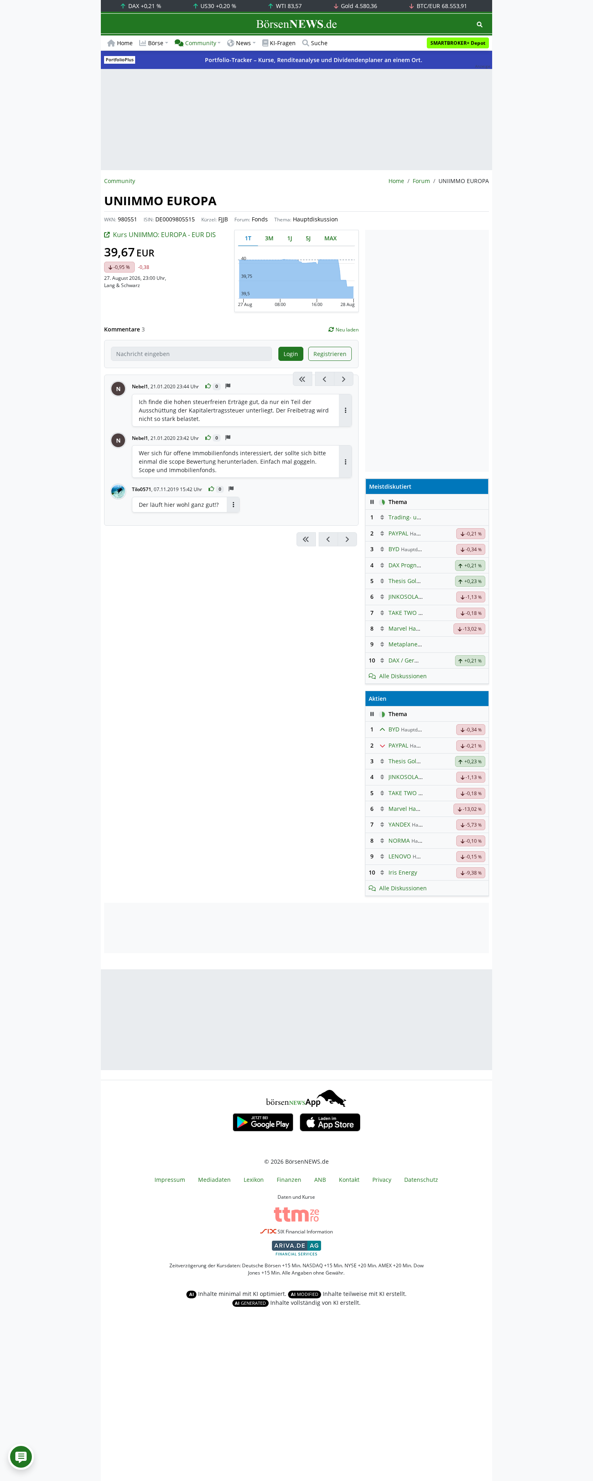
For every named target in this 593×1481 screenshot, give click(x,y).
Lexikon (254, 1179)
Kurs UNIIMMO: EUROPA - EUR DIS (164, 234)
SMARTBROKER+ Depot (457, 43)
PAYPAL (398, 533)
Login (291, 354)
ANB (320, 1179)
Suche (319, 43)
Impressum (170, 1179)
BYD (393, 549)
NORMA (399, 840)
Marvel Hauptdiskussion (421, 628)
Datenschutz (421, 1179)
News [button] (243, 43)
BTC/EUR (441, 6)
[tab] (248, 238)
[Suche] (479, 24)
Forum (421, 181)
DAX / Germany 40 (412, 660)
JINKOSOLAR (405, 596)
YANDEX (399, 824)
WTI (288, 6)
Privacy (381, 1179)
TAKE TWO (402, 613)
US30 (217, 6)
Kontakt (349, 1179)
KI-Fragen (283, 43)
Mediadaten (214, 1179)
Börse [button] (155, 43)
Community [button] (200, 43)
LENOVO (399, 856)
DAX (144, 6)
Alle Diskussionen (403, 676)
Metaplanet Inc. (409, 644)
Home (125, 43)
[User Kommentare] (21, 1457)
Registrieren (330, 354)
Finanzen (289, 1179)
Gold (358, 6)
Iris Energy (402, 872)
